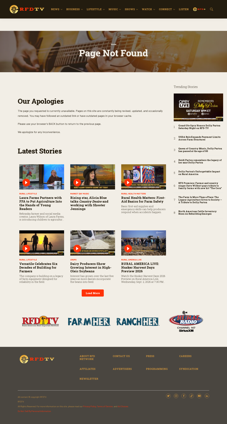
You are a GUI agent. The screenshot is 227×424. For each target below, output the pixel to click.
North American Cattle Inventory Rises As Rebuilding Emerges (197, 212)
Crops (73, 259)
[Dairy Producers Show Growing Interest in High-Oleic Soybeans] (92, 243)
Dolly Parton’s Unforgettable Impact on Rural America (199, 173)
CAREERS (185, 356)
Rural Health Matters (133, 193)
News (55, 9)
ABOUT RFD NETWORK (87, 357)
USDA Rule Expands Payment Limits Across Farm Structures (199, 138)
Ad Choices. (123, 406)
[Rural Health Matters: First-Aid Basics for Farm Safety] (143, 176)
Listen (184, 9)
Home (113, 44)
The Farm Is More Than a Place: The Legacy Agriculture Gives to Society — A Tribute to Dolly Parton (200, 200)
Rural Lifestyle (28, 193)
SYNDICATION (188, 368)
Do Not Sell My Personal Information (34, 411)
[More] (61, 9)
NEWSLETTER (89, 378)
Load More (93, 293)
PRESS (150, 356)
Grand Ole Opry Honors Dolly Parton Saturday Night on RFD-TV (199, 127)
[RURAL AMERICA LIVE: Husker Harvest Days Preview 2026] (143, 243)
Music (113, 9)
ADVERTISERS (122, 368)
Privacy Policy (89, 406)
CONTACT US (121, 356)
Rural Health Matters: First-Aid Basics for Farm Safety (143, 199)
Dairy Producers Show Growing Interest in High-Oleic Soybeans (90, 267)
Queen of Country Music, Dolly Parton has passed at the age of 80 (200, 150)
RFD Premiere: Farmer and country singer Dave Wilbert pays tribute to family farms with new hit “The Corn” (200, 186)
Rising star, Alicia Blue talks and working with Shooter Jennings (89, 203)
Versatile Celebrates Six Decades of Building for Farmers (38, 267)
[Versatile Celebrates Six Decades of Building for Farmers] (41, 243)
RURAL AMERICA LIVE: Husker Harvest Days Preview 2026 (140, 267)
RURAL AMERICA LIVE (131, 259)
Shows (130, 9)
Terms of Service (105, 406)
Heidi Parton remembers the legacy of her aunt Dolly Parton (200, 161)
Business (73, 9)
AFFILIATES (87, 368)
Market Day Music (79, 193)
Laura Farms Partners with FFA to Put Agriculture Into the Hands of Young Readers (40, 203)
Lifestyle (94, 9)
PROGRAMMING (157, 368)
